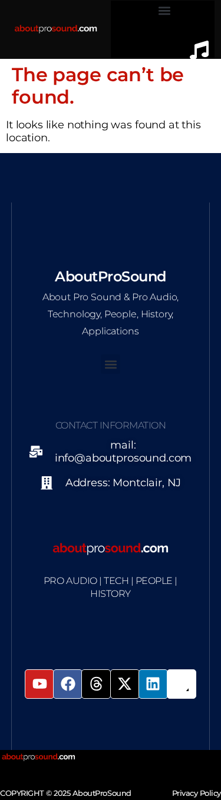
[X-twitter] (125, 684)
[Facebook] (68, 684)
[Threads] (96, 684)
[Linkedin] (153, 684)
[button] (164, 10)
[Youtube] (39, 684)
